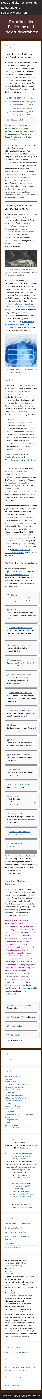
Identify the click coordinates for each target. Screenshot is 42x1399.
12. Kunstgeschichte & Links (19, 784)
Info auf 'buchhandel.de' (21, 1204)
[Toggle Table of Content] (9, 48)
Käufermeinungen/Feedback (22, 1207)
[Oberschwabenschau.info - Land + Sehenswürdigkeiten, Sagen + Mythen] (21, 1369)
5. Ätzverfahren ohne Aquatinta (20, 675)
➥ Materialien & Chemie (18, 1005)
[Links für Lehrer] (12, 1360)
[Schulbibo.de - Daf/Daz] (16, 1352)
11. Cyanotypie (14, 769)
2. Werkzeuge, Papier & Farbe (20, 627)
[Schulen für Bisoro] (15, 1378)
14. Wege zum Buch (16, 814)
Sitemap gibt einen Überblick (17, 574)
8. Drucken (13, 725)
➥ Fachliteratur (14, 1017)
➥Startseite (8, 1079)
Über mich (9, 1274)
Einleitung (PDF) (21, 1189)
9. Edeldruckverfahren (17, 740)
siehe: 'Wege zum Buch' (22, 1178)
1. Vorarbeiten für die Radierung (16, 1084)
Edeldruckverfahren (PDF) (22, 1197)
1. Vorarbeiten (14, 610)
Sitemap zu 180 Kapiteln (13, 1076)
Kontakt (9, 1271)
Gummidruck (11, 232)
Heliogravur (27, 223)
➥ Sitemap (13, 595)
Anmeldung (10, 1268)
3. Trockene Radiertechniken (14, 1090)
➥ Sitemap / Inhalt (16, 120)
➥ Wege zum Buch (16, 1026)
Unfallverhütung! (12, 994)
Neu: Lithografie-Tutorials (13, 1228)
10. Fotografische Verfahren (19, 755)
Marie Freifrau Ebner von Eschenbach (21, 492)
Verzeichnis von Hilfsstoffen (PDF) (21, 1194)
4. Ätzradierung (15, 660)
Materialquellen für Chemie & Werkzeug (18, 1128)
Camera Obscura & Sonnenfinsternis (17, 1224)
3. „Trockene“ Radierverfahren (20, 645)
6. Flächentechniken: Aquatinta (20, 692)
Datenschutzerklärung (14, 1266)
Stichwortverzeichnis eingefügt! (15, 1232)
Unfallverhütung (21, 385)
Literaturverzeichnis (11, 1125)
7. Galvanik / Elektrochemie (19, 710)
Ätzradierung (11, 180)
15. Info (7, 1122)
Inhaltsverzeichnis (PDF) (22, 1186)
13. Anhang (13, 796)
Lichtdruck (27, 232)
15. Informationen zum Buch (19, 831)
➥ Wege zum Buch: (24, 520)
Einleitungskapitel (15, 843)
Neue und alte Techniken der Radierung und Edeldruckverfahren (20, 7)
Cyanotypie (17, 189)
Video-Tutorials (10, 1243)
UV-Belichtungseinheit (12, 1247)
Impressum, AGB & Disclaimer (16, 1263)
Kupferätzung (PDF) (22, 1191)
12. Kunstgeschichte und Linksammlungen (19, 1114)
